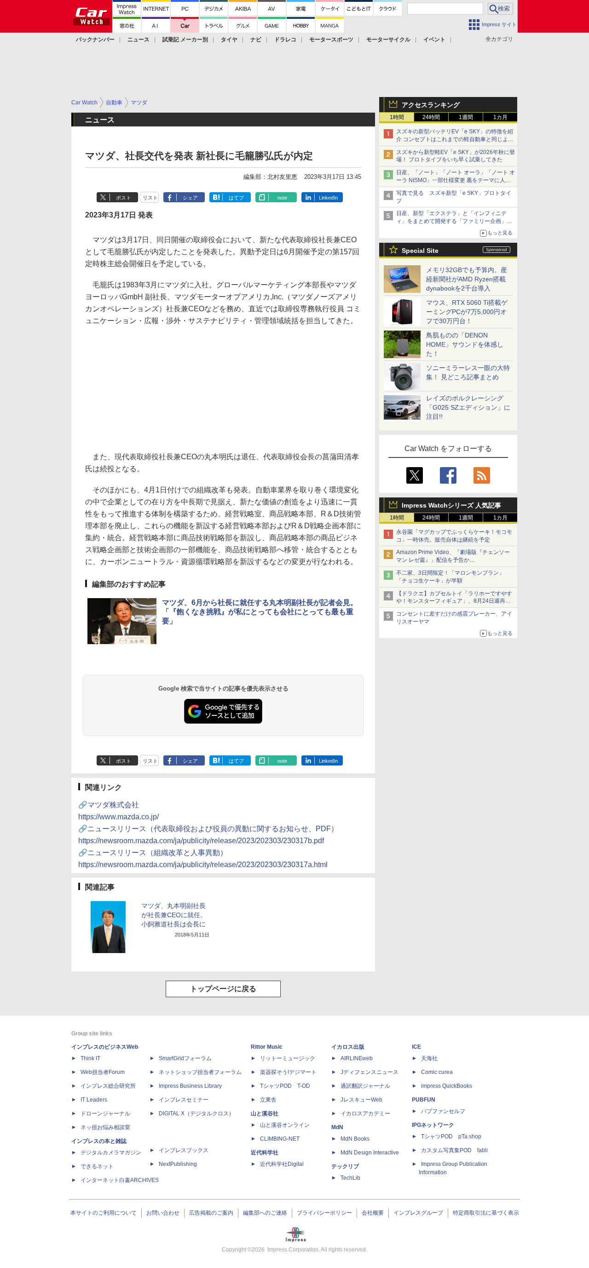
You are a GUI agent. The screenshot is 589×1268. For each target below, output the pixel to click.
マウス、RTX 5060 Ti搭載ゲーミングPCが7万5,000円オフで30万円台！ (467, 312)
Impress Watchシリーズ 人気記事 (451, 505)
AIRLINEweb (357, 1058)
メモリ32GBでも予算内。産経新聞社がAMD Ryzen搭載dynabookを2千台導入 (466, 279)
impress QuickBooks (446, 1086)
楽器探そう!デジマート (288, 1072)
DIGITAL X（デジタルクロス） (196, 1113)
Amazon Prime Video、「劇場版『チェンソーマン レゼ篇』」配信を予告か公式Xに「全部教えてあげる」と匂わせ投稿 (453, 560)
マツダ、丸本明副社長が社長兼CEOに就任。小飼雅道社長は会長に (174, 915)
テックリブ (345, 1166)
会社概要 (373, 1213)
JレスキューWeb (361, 1100)
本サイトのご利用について (103, 1213)
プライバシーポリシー (324, 1213)
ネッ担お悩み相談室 (105, 1127)
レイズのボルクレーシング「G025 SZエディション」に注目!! (468, 407)
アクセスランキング (431, 105)
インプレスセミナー (183, 1100)
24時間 (431, 117)
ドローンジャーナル (105, 1113)
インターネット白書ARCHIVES (120, 1180)
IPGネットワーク (433, 1125)
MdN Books (355, 1139)
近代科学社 (264, 1152)
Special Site (420, 250)
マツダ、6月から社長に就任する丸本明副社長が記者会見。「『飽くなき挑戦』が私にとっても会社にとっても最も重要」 (260, 612)
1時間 (397, 117)
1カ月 (500, 117)
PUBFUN (423, 1100)
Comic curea (437, 1072)
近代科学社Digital (282, 1164)
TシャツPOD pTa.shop (451, 1136)
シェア (190, 197)
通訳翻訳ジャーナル (365, 1086)
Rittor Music (267, 1047)
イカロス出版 (347, 1047)
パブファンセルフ (443, 1111)
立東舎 (268, 1100)
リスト (150, 197)
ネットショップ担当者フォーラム (200, 1072)
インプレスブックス (183, 1150)
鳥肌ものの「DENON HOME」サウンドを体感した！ (464, 344)
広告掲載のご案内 (211, 1213)
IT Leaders (94, 1100)
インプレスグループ (418, 1213)
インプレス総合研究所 (108, 1086)
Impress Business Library (190, 1086)
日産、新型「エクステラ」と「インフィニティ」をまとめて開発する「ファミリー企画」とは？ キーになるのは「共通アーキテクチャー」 (455, 221)
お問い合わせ (162, 1213)
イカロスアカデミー (365, 1113)
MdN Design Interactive (370, 1152)
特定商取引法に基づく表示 (486, 1213)
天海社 (429, 1058)
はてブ (236, 197)
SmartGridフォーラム (185, 1058)
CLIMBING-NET (280, 1139)
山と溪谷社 (264, 1113)
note (282, 197)
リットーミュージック (287, 1058)
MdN (337, 1127)
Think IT (90, 1058)
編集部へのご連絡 (265, 1213)
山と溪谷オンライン (285, 1125)
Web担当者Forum (103, 1072)
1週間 (466, 117)
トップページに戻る (223, 989)
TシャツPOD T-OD (285, 1086)
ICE (416, 1047)
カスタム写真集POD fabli (454, 1150)
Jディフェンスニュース (369, 1072)
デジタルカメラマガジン (111, 1152)
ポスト (123, 197)
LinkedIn (328, 197)
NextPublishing (178, 1164)
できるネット (97, 1166)
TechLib (350, 1178)
